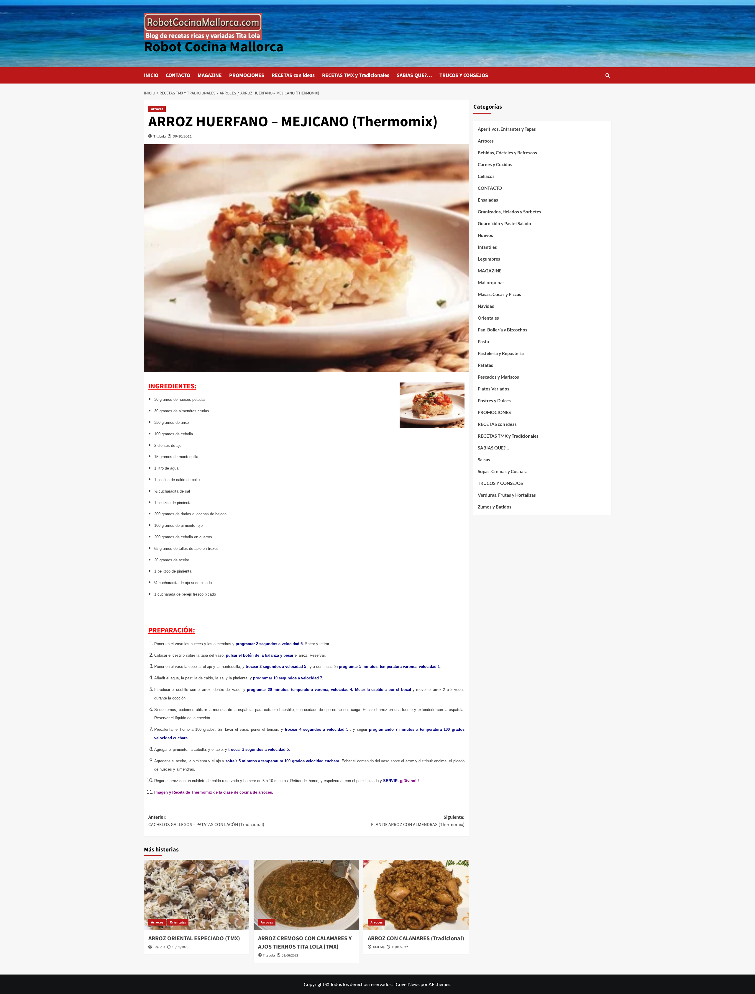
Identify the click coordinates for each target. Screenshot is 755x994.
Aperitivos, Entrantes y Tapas (507, 129)
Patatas (485, 365)
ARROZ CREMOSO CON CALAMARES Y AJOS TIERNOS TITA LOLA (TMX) (305, 942)
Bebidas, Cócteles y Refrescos (507, 152)
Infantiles (487, 247)
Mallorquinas (491, 282)
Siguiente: (418, 821)
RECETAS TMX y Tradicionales (355, 75)
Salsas (484, 459)
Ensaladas (488, 199)
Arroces (157, 109)
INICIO (151, 75)
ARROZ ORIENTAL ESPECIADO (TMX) (194, 938)
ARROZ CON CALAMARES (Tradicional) (416, 938)
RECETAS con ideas (293, 75)
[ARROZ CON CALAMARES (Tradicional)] (416, 895)
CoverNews (408, 984)
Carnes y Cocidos (495, 164)
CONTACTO (178, 75)
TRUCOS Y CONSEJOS (463, 75)
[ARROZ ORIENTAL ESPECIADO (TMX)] (196, 895)
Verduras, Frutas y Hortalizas (507, 495)
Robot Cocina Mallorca (213, 47)
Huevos (485, 235)
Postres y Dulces (494, 400)
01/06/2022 (290, 955)
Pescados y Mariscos (498, 377)
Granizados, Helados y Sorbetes (509, 211)
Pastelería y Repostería (501, 353)
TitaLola (159, 136)
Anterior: (206, 821)
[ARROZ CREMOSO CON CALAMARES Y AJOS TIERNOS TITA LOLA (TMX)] (306, 895)
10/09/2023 (180, 947)
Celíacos (486, 176)
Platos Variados (493, 388)
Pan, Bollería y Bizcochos (502, 329)
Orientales (178, 922)
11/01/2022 (399, 947)
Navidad (486, 306)
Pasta (483, 341)
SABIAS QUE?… (414, 75)
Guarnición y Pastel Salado (504, 223)
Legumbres (489, 258)
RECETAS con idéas (497, 424)
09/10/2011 (182, 136)
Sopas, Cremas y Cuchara (503, 471)
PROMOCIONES (246, 75)
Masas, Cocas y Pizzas (499, 294)
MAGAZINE (210, 75)
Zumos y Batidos (494, 506)
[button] (607, 75)
